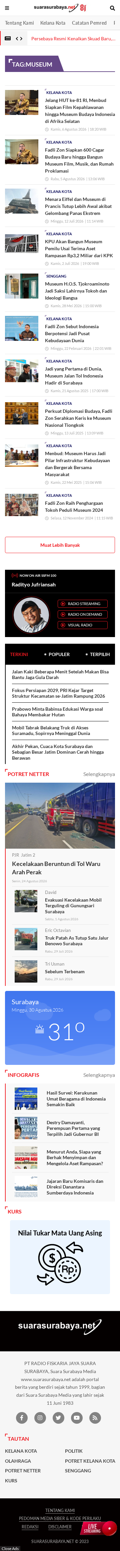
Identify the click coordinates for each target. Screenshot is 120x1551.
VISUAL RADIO (80, 625)
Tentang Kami (19, 23)
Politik (74, 1451)
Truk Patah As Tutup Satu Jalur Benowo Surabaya (77, 941)
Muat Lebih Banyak (60, 545)
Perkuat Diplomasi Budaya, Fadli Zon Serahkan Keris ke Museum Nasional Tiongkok (78, 418)
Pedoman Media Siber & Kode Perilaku (60, 1518)
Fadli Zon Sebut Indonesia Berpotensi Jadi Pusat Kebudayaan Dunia (72, 333)
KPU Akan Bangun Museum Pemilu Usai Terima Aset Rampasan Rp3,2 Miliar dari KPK (79, 248)
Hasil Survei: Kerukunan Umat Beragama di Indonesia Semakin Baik (76, 1098)
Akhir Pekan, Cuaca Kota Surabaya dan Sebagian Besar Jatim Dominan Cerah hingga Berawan (58, 752)
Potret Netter (23, 1470)
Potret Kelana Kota (90, 1461)
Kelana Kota (52, 23)
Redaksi (30, 1527)
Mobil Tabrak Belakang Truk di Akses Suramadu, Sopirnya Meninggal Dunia (51, 730)
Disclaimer (60, 1527)
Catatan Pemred (89, 23)
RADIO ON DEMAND (85, 614)
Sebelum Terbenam (65, 971)
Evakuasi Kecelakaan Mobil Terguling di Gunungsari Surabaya (73, 905)
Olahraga (18, 1461)
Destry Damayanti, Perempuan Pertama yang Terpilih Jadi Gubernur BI (73, 1128)
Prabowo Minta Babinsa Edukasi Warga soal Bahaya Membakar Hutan (57, 712)
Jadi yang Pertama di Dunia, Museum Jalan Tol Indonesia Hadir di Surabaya (74, 376)
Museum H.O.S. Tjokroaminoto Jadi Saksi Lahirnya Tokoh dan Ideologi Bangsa (77, 291)
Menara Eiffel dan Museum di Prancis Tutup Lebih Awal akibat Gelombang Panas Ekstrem (78, 206)
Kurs (11, 1480)
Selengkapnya (99, 774)
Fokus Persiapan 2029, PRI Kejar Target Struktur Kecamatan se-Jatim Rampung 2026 (58, 693)
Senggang (56, 276)
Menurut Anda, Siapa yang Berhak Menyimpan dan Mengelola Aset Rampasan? (75, 1157)
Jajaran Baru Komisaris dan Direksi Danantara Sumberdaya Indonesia (75, 1186)
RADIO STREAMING (84, 603)
